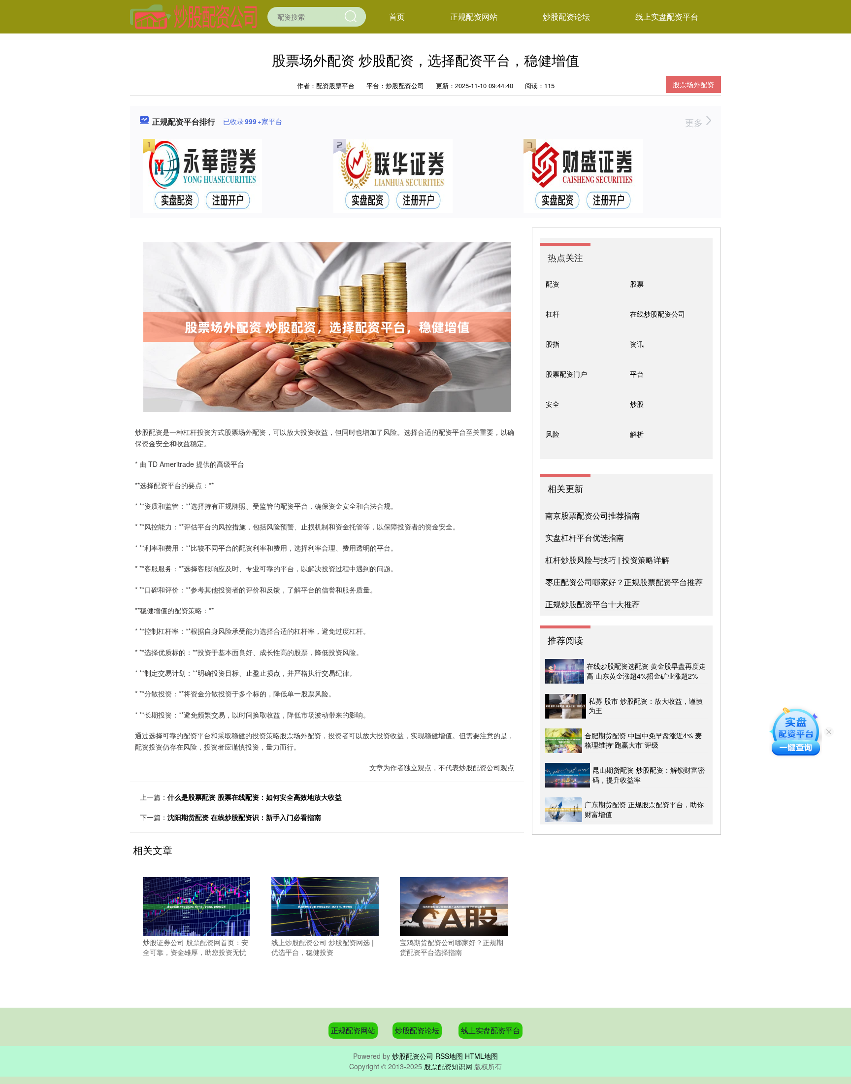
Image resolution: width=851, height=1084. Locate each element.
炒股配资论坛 (566, 16)
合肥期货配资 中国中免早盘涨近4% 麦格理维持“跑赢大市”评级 (643, 740)
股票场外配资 (693, 84)
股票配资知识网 (448, 1066)
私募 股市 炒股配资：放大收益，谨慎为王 (646, 706)
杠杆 (552, 314)
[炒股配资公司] (193, 16)
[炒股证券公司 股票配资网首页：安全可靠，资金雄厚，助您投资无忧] (196, 906)
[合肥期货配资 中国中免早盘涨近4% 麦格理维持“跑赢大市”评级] (563, 740)
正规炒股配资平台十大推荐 (592, 604)
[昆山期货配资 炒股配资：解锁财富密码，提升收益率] (567, 775)
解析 (637, 434)
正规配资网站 (473, 16)
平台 (637, 374)
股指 (552, 344)
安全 (552, 404)
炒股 (637, 404)
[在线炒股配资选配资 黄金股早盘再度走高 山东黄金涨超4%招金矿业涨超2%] (564, 671)
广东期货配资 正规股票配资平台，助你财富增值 (644, 809)
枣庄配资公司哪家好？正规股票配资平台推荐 (624, 582)
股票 (637, 284)
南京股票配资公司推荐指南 (592, 515)
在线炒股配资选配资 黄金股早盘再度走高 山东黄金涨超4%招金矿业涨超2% (646, 671)
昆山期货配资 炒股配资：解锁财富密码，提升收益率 (648, 775)
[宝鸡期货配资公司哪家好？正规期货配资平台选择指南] (453, 906)
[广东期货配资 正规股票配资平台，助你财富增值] (563, 809)
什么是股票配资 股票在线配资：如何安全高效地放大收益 (254, 797)
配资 (552, 284)
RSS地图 (449, 1056)
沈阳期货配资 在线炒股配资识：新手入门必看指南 (244, 817)
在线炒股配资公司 (657, 314)
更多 (695, 122)
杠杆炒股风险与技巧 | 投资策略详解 (607, 559)
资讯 (637, 344)
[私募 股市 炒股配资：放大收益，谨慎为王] (565, 706)
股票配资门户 (566, 374)
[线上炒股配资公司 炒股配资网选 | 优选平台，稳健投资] (325, 906)
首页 (397, 16)
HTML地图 (481, 1056)
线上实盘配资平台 (666, 16)
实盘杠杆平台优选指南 (584, 537)
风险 (552, 434)
